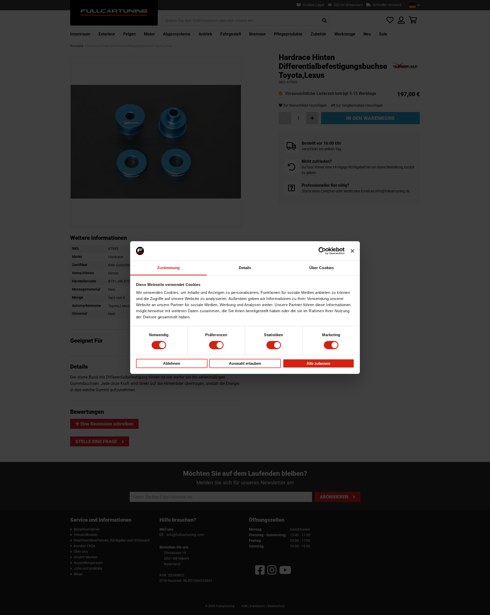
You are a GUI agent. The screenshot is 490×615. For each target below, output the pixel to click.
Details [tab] (245, 268)
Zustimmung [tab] (168, 268)
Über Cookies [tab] (321, 268)
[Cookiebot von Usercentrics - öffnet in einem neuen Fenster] (322, 251)
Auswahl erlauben (245, 363)
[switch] (216, 345)
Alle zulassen (318, 363)
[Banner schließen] (352, 251)
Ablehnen (171, 363)
